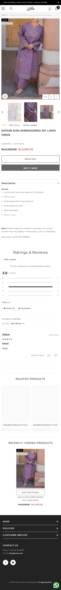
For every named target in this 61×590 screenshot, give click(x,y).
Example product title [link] (16, 425)
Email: (13, 553)
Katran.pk (20, 582)
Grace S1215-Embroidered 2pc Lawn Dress (31, 498)
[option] (30, 58)
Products (12, 15)
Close (58, 3)
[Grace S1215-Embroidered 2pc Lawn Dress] (30, 468)
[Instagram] (13, 562)
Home (3, 15)
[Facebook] (5, 562)
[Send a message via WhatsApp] (56, 585)
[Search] (11, 8)
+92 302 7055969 (17, 550)
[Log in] (49, 8)
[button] (51, 96)
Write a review (30, 125)
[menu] (3, 8)
